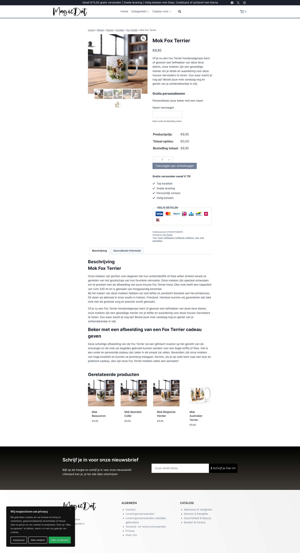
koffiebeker (169, 238)
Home (124, 11)
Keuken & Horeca (194, 522)
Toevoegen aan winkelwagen (174, 165)
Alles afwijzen (38, 540)
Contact (130, 509)
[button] (143, 38)
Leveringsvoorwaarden (140, 513)
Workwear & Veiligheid (198, 509)
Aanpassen (19, 540)
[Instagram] (244, 2)
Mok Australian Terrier (196, 415)
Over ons (131, 535)
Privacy (130, 530)
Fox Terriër (131, 30)
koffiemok (180, 238)
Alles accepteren (59, 540)
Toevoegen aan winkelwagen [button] (100, 425)
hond (160, 238)
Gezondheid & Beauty (197, 518)
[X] (238, 2)
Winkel (100, 30)
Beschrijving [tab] (99, 250)
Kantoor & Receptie (196, 513)
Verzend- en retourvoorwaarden (146, 526)
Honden (120, 30)
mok (197, 238)
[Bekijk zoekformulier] (177, 11)
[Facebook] (232, 2)
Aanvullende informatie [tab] (127, 250)
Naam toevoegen (163, 107)
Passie (109, 30)
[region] (40, 526)
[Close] (72, 509)
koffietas (190, 238)
